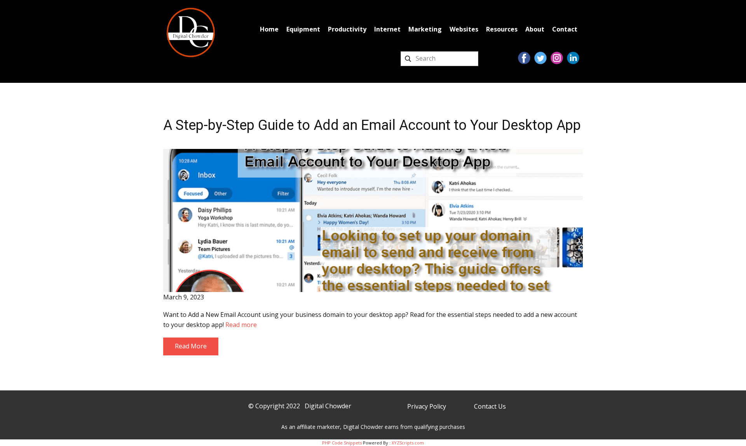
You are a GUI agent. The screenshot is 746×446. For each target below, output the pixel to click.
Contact (564, 29)
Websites (464, 29)
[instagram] (557, 58)
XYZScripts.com (408, 443)
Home (269, 29)
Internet (387, 29)
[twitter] (540, 58)
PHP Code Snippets (342, 443)
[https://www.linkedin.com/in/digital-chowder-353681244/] (573, 58)
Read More (191, 346)
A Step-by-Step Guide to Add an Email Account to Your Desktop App (372, 125)
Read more (241, 324)
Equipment (303, 29)
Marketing (425, 29)
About (534, 29)
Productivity (347, 29)
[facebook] (524, 58)
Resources (502, 29)
